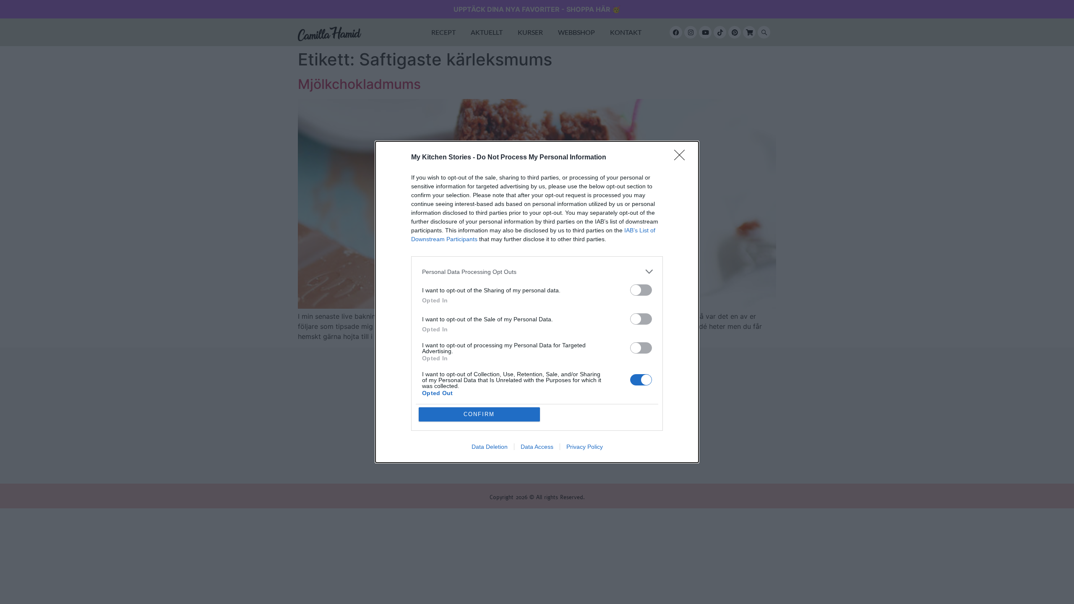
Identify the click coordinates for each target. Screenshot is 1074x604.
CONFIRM (479, 414)
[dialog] (537, 302)
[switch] (641, 290)
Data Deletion (490, 446)
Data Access (537, 446)
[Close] (682, 158)
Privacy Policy (584, 446)
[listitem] (537, 271)
